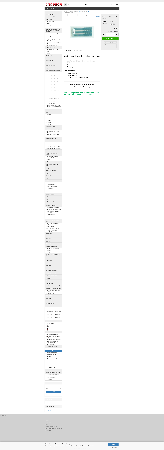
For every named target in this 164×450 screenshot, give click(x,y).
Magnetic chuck (48, 241)
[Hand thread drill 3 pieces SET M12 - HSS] (82, 30)
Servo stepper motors (49, 283)
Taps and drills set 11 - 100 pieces (53, 358)
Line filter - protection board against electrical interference (52, 202)
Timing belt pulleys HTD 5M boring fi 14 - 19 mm (54, 312)
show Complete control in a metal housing (53, 132)
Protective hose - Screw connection (52, 270)
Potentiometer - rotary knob (50, 268)
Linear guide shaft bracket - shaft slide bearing (53, 221)
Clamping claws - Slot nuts (50, 47)
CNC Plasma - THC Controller (51, 65)
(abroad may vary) (112, 24)
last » (76, 15)
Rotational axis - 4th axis (50, 280)
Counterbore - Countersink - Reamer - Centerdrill (52, 154)
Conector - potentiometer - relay (51, 138)
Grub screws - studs (50, 309)
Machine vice (48, 236)
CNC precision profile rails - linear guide (54, 209)
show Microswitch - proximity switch (53, 248)
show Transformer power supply (52, 334)
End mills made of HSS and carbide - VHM (53, 372)
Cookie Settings (48, 430)
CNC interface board (49, 60)
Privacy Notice (88, 446)
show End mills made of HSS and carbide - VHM (52, 375)
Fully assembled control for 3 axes (53, 134)
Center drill (48, 159)
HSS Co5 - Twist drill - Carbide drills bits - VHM (54, 360)
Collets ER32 (49, 124)
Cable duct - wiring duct (50, 14)
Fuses (47, 178)
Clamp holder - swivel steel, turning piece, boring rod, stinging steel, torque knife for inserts (53, 39)
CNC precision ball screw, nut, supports (53, 70)
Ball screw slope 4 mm (51, 96)
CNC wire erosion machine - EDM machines (53, 109)
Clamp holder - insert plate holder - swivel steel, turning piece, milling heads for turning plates (53, 30)
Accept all (113, 444)
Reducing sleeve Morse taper (51, 273)
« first (66, 15)
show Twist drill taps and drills (52, 348)
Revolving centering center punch (52, 275)
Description (68, 50)
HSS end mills (49, 379)
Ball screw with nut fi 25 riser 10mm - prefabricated (53, 88)
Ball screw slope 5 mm (51, 101)
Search (47, 8)
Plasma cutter (48, 265)
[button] (107, 1)
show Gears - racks (50, 182)
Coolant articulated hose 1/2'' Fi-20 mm (53, 146)
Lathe (47, 199)
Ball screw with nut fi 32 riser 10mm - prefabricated (53, 94)
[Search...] (86, 4)
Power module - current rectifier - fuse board (54, 337)
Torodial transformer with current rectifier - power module (52, 342)
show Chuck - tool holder (51, 21)
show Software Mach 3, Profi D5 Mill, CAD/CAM (53, 291)
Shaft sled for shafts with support (53, 228)
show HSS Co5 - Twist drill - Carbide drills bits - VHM (53, 363)
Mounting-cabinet (49, 260)
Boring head (48, 11)
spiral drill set (49, 356)
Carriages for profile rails (51, 214)
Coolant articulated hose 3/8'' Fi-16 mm (53, 144)
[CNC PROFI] (53, 4)
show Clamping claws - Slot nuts (52, 49)
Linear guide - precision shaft (51, 205)
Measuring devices (49, 243)
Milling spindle (48, 257)
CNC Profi (98, 16)
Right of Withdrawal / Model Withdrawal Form (53, 428)
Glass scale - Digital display (51, 194)
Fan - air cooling (48, 175)
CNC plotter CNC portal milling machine (53, 68)
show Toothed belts (50, 323)
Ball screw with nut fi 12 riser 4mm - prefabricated (53, 99)
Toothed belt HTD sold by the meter (53, 326)
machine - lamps (49, 233)
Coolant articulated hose (50, 140)
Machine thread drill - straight (52, 352)
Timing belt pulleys (49, 305)
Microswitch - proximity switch (51, 246)
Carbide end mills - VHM (51, 377)
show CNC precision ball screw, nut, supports (53, 73)
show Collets (49, 114)
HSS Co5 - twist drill (51, 367)
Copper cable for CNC (49, 150)
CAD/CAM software (50, 293)
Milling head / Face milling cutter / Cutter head (54, 43)
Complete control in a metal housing (52, 129)
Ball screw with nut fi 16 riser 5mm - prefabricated (53, 79)
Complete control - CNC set (50, 126)
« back (69, 15)
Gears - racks (48, 180)
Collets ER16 (49, 120)
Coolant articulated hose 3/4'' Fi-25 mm (53, 148)
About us (52, 8)
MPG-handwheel (49, 263)
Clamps (48, 51)
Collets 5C (48, 117)
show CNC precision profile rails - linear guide (53, 212)
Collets (47, 112)
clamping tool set (49, 55)
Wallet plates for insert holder (54, 45)
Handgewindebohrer (50, 350)
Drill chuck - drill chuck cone (51, 170)
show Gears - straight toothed (52, 186)
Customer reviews (77, 50)
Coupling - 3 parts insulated (50, 161)
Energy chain (48, 173)
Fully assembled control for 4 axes (53, 136)
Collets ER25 (49, 122)
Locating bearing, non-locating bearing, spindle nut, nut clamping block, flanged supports (54, 106)
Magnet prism (48, 238)
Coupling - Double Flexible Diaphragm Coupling (52, 165)
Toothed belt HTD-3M (53, 328)
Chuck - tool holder (49, 19)
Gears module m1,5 (51, 190)
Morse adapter (49, 25)
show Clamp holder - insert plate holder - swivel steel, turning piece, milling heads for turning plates (54, 35)
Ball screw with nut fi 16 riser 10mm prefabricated (53, 76)
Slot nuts (48, 53)
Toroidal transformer (50, 344)
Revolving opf (48, 278)
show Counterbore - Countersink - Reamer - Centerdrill (53, 157)
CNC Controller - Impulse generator (52, 57)
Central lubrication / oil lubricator (51, 16)
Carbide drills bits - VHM (51, 365)
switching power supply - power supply (53, 339)
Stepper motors (48, 298)
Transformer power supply (50, 332)
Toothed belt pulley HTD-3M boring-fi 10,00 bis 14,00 (53, 315)
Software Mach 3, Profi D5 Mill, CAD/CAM (53, 288)
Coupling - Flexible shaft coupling (51, 168)
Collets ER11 (49, 118)
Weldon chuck (49, 27)
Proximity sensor (50, 252)
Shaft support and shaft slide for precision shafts (52, 231)
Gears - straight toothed (51, 184)
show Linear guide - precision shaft (53, 207)
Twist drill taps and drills (52, 346)
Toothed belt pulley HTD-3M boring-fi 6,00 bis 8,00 (53, 318)
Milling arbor (49, 23)
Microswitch (49, 250)
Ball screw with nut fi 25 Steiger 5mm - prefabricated (53, 91)
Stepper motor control (49, 295)
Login (53, 391)
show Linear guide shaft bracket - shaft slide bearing (54, 224)
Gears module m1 (50, 188)
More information (113, 447)
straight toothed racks (50, 191)
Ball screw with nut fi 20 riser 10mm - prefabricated (53, 85)
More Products (48, 410)
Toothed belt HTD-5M (53, 329)
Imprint (46, 424)
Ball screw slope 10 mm (51, 103)
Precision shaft (49, 216)
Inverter (47, 196)
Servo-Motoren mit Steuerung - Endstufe (53, 285)
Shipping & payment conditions (51, 426)
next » (73, 15)
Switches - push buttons (50, 300)
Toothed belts (50, 321)
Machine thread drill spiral (51, 354)
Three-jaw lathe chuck (50, 303)
